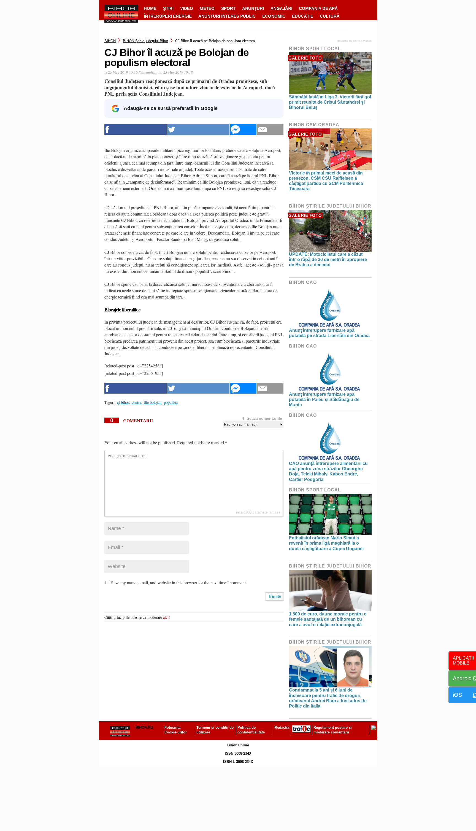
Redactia (282, 727)
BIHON (110, 41)
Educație (302, 16)
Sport (228, 8)
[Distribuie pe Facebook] (135, 129)
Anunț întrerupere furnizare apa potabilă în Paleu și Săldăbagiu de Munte (324, 399)
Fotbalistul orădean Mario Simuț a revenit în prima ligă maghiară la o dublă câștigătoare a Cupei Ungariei (326, 543)
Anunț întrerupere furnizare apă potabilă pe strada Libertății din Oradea (329, 333)
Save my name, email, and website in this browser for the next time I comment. (179, 582)
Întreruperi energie (168, 16)
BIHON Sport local (315, 48)
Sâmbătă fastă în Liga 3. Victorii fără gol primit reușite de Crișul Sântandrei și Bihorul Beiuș (330, 102)
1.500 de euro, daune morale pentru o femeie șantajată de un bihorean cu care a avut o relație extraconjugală (328, 619)
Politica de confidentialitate (251, 729)
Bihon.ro (144, 727)
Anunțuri (253, 8)
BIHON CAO (303, 282)
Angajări (281, 8)
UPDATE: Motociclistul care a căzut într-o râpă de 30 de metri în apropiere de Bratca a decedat (328, 259)
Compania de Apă (318, 8)
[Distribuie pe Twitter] (198, 129)
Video (186, 8)
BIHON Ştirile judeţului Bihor (145, 41)
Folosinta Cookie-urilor (175, 729)
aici (166, 617)
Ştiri (168, 8)
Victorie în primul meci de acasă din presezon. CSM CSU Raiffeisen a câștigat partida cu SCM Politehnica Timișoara (326, 181)
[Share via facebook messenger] (243, 129)
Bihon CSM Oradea (314, 124)
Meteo (207, 8)
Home (150, 8)
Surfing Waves (362, 40)
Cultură (330, 16)
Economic (273, 16)
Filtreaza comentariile (262, 418)
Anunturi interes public (227, 16)
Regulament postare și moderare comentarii (332, 729)
